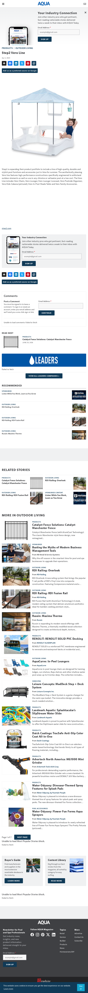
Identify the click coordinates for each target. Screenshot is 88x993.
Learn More (14, 881)
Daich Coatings (43, 740)
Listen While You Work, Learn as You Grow (19, 393)
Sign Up (44, 39)
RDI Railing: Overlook (10, 407)
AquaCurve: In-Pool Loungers (50, 661)
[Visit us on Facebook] (32, 934)
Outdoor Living (24, 48)
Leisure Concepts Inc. (45, 691)
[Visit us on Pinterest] (42, 934)
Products (7, 48)
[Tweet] (22, 63)
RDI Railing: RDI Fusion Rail (13, 420)
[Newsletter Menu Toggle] (84, 3)
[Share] (10, 63)
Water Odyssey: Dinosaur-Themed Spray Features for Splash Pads (57, 787)
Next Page (22, 837)
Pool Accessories (40, 808)
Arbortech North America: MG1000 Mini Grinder (58, 761)
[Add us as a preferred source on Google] (34, 63)
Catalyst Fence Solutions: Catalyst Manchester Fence (47, 339)
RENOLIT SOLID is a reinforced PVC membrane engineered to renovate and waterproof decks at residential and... (58, 648)
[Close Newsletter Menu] (85, 12)
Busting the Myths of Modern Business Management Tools (56, 549)
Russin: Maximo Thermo (12, 433)
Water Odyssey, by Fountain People (51, 792)
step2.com (6, 228)
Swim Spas (36, 681)
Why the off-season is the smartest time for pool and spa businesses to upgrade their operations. (58, 559)
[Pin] (28, 63)
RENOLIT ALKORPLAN (46, 643)
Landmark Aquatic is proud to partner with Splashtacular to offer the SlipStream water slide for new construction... (58, 722)
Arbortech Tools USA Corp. (48, 766)
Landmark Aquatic (44, 717)
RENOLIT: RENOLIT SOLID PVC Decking (57, 638)
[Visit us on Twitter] (48, 934)
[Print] (4, 63)
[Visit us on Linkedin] (53, 934)
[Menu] (3, 3)
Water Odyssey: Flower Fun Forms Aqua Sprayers (57, 813)
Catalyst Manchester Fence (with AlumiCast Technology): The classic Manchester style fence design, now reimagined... (58, 535)
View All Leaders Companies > (44, 376)
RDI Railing (41, 574)
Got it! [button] (80, 987)
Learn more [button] (8, 989)
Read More (56, 881)
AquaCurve (41, 665)
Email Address (44, 27)
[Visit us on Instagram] (37, 934)
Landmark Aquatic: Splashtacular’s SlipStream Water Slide (54, 712)
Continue (46, 313)
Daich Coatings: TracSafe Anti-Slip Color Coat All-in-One (57, 735)
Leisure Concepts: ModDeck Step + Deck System (58, 685)
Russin (39, 620)
